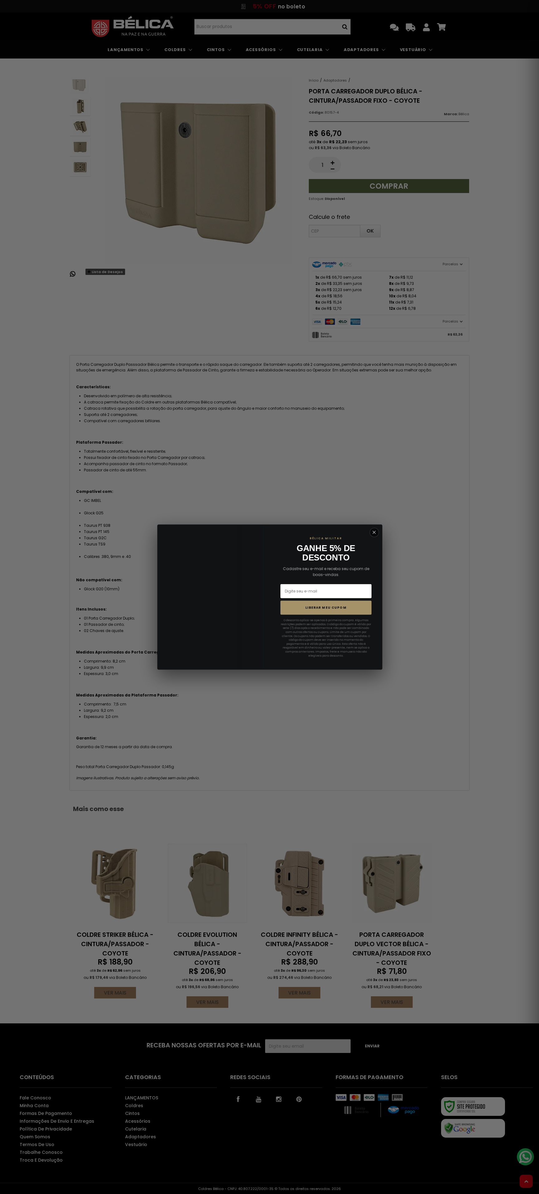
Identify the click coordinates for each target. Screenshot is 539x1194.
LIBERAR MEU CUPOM (326, 607)
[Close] (374, 532)
